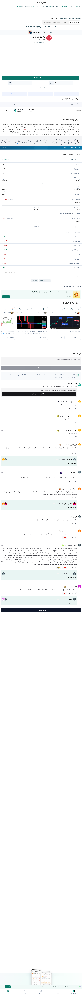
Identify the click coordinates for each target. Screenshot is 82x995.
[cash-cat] (57, 459)
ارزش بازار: (45, 6)
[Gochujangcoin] (60, 489)
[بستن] (3, 987)
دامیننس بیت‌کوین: (26, 6)
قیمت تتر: (70, 6)
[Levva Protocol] (58, 416)
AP (10, 83)
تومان (51, 83)
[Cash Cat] (60, 531)
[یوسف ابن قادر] (79, 401)
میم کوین (35, 281)
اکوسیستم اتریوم (45, 281)
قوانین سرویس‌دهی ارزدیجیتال (25, 144)
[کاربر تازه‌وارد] (79, 444)
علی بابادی (74, 472)
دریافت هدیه (6, 297)
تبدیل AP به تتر (40, 87)
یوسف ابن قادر (72, 402)
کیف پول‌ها (47, 22)
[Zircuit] (60, 445)
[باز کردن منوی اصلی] (78, 2)
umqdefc (69, 459)
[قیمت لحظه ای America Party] (30, 32)
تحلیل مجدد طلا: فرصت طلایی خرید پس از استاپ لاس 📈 (32, 309)
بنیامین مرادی (68, 504)
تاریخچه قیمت (57, 22)
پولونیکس (20, 109)
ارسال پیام (41, 368)
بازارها (65, 22)
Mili (76, 587)
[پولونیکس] (14, 110)
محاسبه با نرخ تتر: (40, 42)
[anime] (58, 599)
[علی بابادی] (79, 472)
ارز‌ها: (79, 6)
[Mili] (79, 586)
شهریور (75, 517)
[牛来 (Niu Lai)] (65, 587)
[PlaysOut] (58, 402)
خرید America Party (39, 77)
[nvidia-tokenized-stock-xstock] (54, 503)
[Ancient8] (63, 545)
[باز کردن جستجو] (4, 2)
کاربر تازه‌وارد (73, 445)
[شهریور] (79, 516)
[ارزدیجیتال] (41, 2)
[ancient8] (58, 573)
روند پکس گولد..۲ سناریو (71, 309)
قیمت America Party (74, 160)
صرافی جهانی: (54, 6)
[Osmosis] (61, 473)
